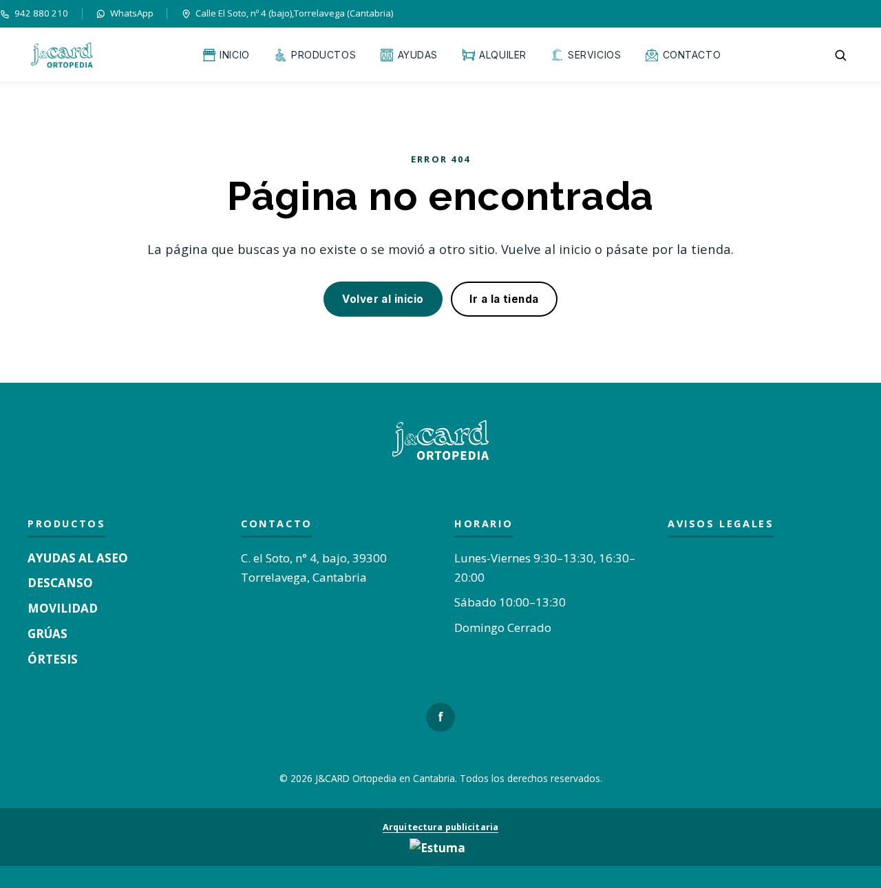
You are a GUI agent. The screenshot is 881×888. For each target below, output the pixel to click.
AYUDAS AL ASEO (78, 558)
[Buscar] (840, 55)
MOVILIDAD (63, 608)
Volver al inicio (382, 299)
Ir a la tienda (503, 299)
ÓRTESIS (53, 659)
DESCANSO (60, 583)
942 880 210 (41, 13)
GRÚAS (47, 634)
